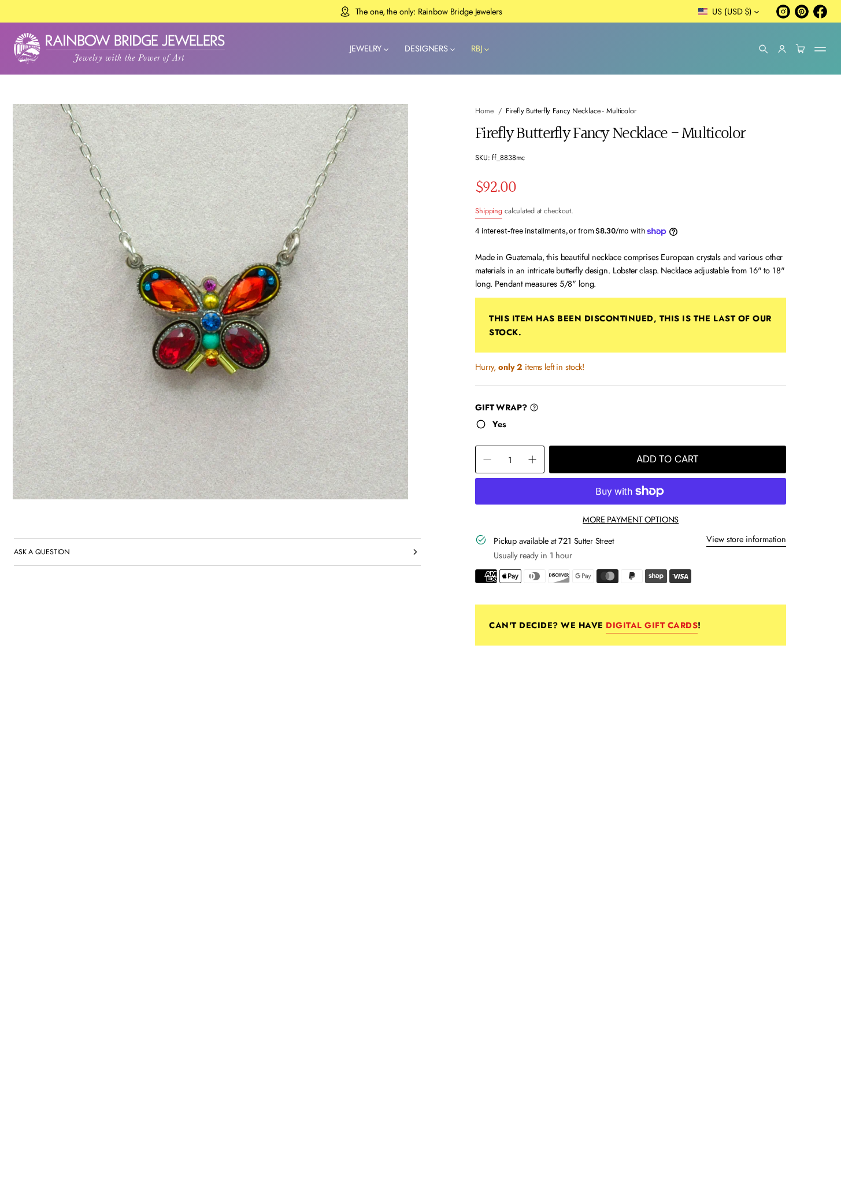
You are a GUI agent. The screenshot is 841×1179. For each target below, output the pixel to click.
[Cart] (800, 49)
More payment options (631, 519)
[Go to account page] (782, 49)
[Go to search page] (763, 49)
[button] (763, 49)
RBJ (476, 49)
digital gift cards (652, 625)
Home (484, 111)
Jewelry (365, 49)
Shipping (488, 211)
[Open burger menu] (820, 49)
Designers (426, 49)
